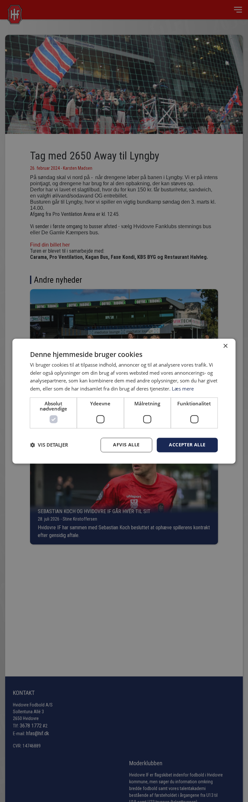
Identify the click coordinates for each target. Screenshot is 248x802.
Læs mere (183, 389)
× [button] (225, 346)
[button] (49, 445)
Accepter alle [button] (187, 445)
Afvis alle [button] (126, 445)
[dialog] (123, 401)
